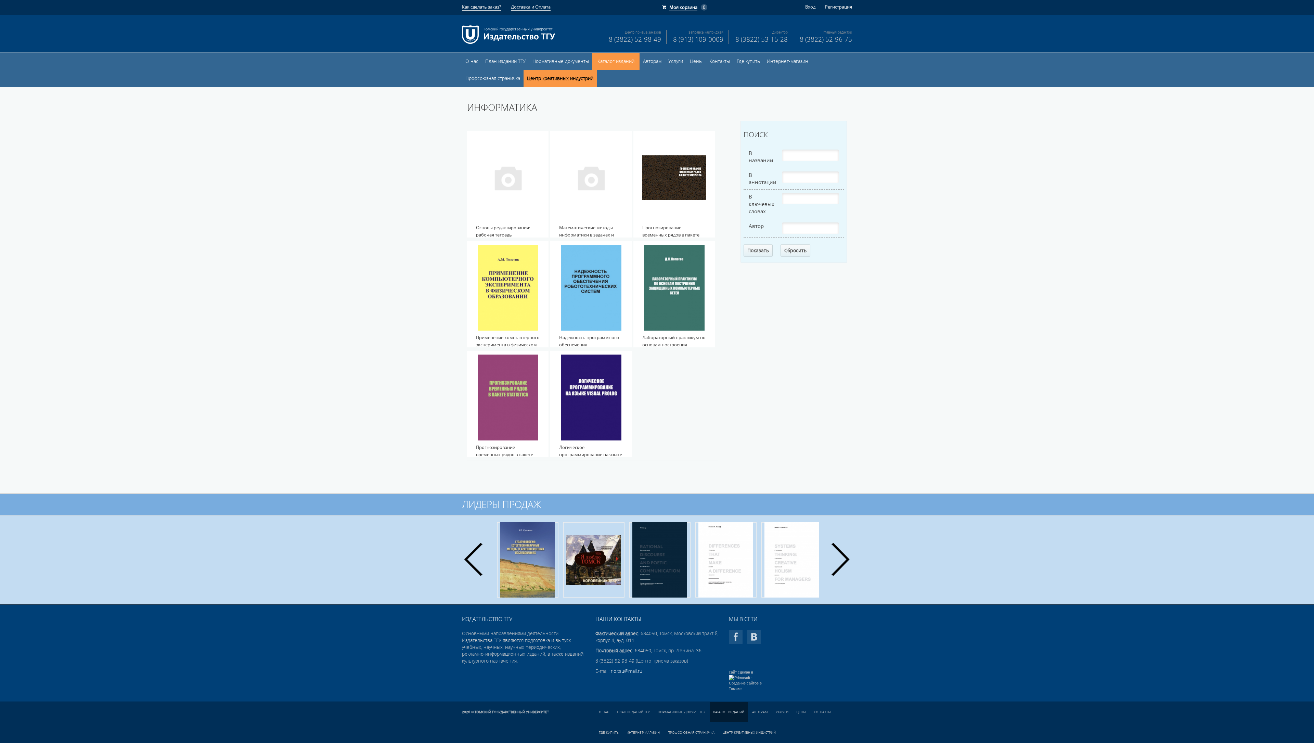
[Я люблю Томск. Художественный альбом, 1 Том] (792, 560)
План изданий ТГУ (505, 61)
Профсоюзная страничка (492, 78)
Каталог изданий (615, 61)
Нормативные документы (560, 61)
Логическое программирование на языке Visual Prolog (590, 454)
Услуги (675, 61)
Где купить (748, 61)
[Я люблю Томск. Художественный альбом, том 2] (527, 560)
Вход (810, 7)
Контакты (719, 61)
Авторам (652, 61)
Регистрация (838, 7)
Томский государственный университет (512, 712)
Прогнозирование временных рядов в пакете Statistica (670, 235)
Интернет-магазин (787, 61)
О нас (471, 61)
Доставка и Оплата (531, 7)
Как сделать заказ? (481, 7)
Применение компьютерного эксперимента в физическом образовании (508, 345)
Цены (696, 61)
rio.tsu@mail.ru (626, 671)
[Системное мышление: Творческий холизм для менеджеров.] (726, 560)
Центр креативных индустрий (560, 78)
